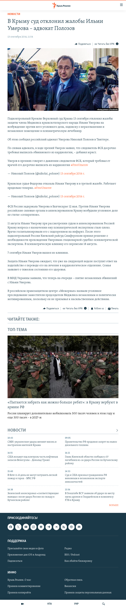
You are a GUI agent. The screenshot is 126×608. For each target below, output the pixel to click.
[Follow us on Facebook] (11, 527)
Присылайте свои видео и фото (26, 548)
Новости (14, 14)
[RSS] (64, 527)
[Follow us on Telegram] (48, 527)
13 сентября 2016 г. (72, 173)
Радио (68, 548)
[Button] (83, 44)
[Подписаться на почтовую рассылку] (79, 527)
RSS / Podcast (72, 555)
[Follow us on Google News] (41, 527)
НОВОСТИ (17, 430)
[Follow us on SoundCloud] (56, 527)
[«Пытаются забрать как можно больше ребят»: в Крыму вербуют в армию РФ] (63, 367)
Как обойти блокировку (78, 561)
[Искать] (103, 604)
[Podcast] (71, 527)
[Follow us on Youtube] (26, 527)
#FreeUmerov (79, 165)
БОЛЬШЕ (113, 505)
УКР (76, 604)
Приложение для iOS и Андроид (26, 555)
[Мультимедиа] (22, 604)
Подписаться (15, 561)
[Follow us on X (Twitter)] (18, 527)
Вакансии (70, 586)
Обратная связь (73, 580)
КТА (49, 604)
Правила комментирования (24, 586)
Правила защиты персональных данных (87, 592)
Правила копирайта (19, 592)
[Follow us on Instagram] (33, 527)
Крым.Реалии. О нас (19, 580)
